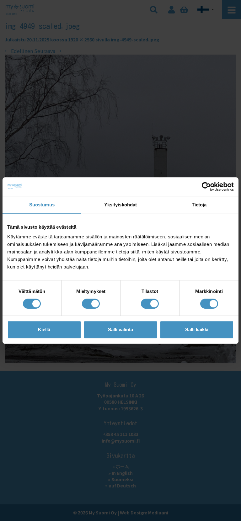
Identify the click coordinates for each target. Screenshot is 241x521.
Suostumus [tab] (42, 204)
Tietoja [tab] (199, 204)
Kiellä (44, 329)
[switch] (91, 304)
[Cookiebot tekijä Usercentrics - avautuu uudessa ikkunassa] (206, 186)
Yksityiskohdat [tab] (120, 204)
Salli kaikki (196, 329)
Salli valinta (120, 329)
